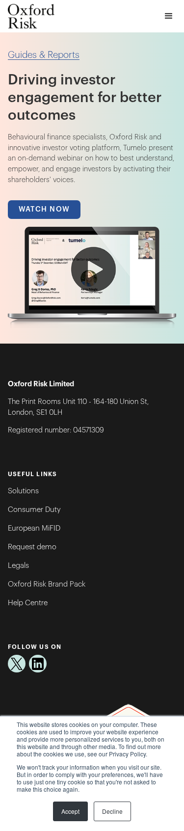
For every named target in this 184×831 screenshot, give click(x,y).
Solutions (23, 491)
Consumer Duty (34, 509)
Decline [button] (112, 811)
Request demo (32, 547)
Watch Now (44, 209)
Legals (18, 565)
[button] (168, 16)
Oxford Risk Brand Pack (46, 584)
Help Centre (28, 603)
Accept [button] (70, 811)
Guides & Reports (43, 55)
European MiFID (34, 528)
